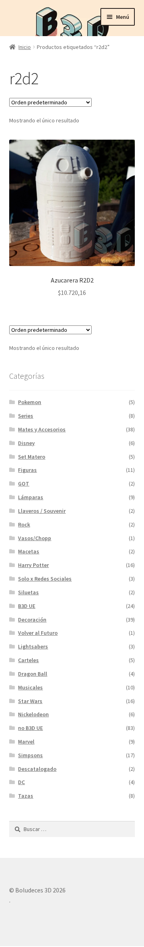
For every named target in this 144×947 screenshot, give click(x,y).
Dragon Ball (32, 673)
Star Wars (30, 701)
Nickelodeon (33, 714)
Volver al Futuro (38, 632)
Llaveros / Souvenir (42, 510)
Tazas (25, 795)
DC (21, 782)
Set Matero (31, 456)
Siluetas (28, 592)
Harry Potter (33, 565)
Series (25, 415)
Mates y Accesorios (42, 429)
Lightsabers (33, 646)
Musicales (30, 687)
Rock (24, 524)
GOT (23, 483)
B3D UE (26, 606)
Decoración (32, 619)
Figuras (27, 469)
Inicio (24, 47)
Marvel (26, 741)
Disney (26, 443)
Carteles (28, 660)
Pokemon (29, 402)
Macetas (28, 551)
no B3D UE (30, 728)
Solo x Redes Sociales (45, 578)
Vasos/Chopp (34, 538)
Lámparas (30, 497)
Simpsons (30, 755)
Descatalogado (37, 768)
